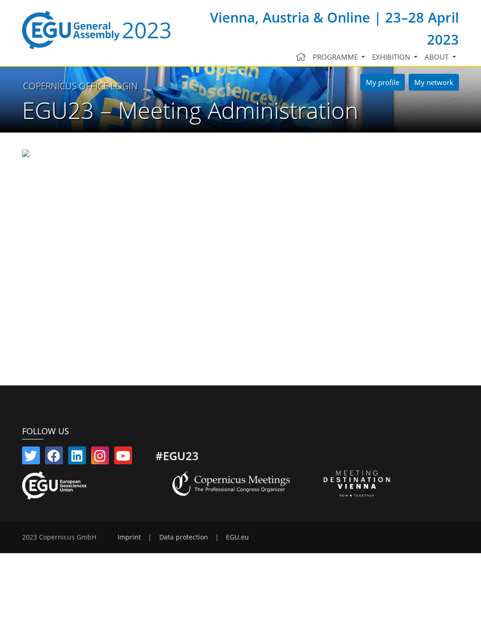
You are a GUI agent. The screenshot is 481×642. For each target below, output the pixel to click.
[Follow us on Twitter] (31, 457)
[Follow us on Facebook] (54, 457)
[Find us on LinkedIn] (77, 457)
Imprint (129, 537)
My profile (382, 82)
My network (433, 82)
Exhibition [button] (392, 57)
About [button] (437, 57)
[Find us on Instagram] (100, 457)
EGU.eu (237, 537)
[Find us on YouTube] (123, 457)
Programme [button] (336, 57)
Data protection (183, 537)
